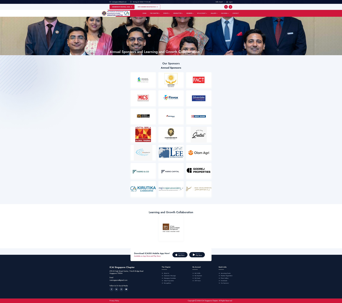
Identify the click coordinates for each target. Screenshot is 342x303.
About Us (166, 273)
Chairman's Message (170, 276)
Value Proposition (169, 281)
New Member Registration (147, 7)
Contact (236, 13)
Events (165, 13)
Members (189, 13)
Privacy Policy (114, 301)
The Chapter (154, 13)
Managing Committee (170, 278)
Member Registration (226, 276)
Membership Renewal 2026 (121, 7)
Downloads (224, 281)
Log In (230, 2)
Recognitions (167, 283)
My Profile (197, 273)
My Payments (198, 276)
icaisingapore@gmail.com (118, 280)
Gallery (213, 13)
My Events (197, 278)
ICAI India (224, 13)
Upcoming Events (226, 273)
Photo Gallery (225, 278)
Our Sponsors (225, 283)
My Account (201, 13)
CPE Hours (198, 281)
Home (144, 13)
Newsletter (177, 13)
